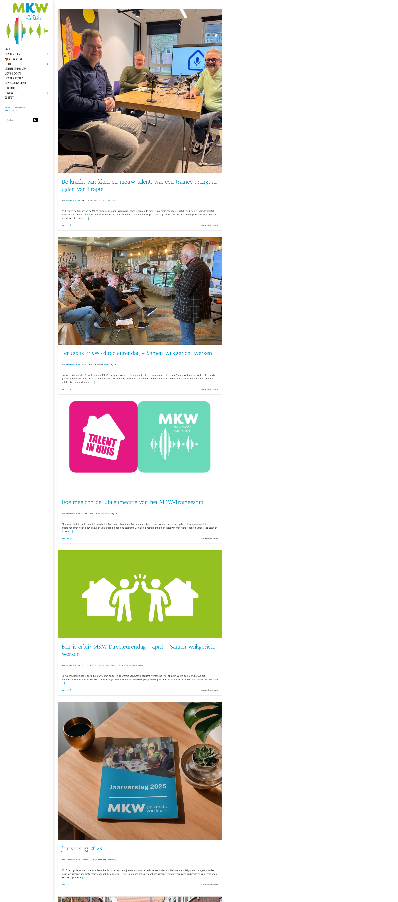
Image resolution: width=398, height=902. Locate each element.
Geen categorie (110, 200)
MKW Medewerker (73, 200)
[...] (87, 218)
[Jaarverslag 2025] (140, 771)
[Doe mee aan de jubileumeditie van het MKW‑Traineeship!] (140, 447)
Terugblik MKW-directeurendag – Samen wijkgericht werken (137, 353)
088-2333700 (19, 107)
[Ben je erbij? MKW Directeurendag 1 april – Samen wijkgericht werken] (140, 594)
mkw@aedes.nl (11, 110)
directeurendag (129, 665)
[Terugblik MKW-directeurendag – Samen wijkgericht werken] (140, 291)
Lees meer (65, 225)
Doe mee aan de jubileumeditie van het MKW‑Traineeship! (133, 502)
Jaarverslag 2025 (82, 848)
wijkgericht (140, 665)
